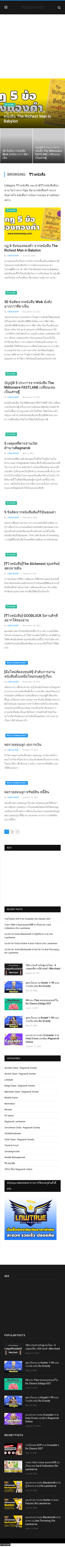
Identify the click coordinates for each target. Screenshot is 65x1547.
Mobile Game (11, 1097)
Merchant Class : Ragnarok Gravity (21, 1091)
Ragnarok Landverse (15, 1121)
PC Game (9, 1115)
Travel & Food (11, 1145)
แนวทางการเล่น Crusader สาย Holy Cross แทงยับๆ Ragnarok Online (42, 1038)
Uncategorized (12, 1151)
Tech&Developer (13, 1133)
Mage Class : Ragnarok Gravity (20, 1085)
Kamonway (32, 7)
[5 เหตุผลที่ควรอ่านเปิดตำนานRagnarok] (32, 435)
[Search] (59, 7)
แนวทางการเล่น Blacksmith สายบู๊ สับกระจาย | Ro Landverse (42, 1484)
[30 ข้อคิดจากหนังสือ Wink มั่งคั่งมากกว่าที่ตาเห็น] (32, 293)
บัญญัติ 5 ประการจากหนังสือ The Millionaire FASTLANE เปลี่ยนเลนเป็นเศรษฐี (29, 387)
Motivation (10, 1103)
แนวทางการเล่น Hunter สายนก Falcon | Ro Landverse (31, 943)
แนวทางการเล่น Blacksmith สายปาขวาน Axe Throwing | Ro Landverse (42, 1520)
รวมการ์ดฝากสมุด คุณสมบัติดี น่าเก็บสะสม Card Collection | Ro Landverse (42, 1465)
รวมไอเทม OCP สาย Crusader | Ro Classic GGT (28, 919)
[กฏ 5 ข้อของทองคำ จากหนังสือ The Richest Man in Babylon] (32, 224)
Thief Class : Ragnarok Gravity (19, 1139)
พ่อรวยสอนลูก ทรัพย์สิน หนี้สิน (26, 792)
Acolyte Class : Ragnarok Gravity (21, 1068)
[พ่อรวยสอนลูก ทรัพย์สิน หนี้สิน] (32, 783)
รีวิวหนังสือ (9, 105)
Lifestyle (9, 1079)
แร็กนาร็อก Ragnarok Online (18, 1169)
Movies (8, 1109)
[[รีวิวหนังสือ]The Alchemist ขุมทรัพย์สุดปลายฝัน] (32, 555)
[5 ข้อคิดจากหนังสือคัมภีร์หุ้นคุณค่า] (32, 503)
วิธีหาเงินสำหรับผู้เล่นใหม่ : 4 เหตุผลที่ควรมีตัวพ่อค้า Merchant (43, 967)
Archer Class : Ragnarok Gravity (20, 1073)
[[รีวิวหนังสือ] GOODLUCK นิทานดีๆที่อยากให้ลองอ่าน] (32, 607)
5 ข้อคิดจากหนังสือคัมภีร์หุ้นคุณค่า (30, 512)
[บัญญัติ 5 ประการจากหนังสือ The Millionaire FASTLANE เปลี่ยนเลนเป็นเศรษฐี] (32, 374)
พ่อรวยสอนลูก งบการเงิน (22, 745)
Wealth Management (17, 663)
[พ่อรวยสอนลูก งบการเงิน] (32, 736)
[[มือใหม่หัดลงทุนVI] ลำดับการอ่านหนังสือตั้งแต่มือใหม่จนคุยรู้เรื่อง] (32, 663)
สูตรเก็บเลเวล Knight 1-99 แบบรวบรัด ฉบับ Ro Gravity (42, 1019)
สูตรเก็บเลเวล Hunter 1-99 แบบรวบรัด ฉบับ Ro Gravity (42, 984)
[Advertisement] (32, 48)
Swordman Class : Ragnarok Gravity (22, 1127)
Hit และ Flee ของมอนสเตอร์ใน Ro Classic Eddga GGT (42, 1002)
